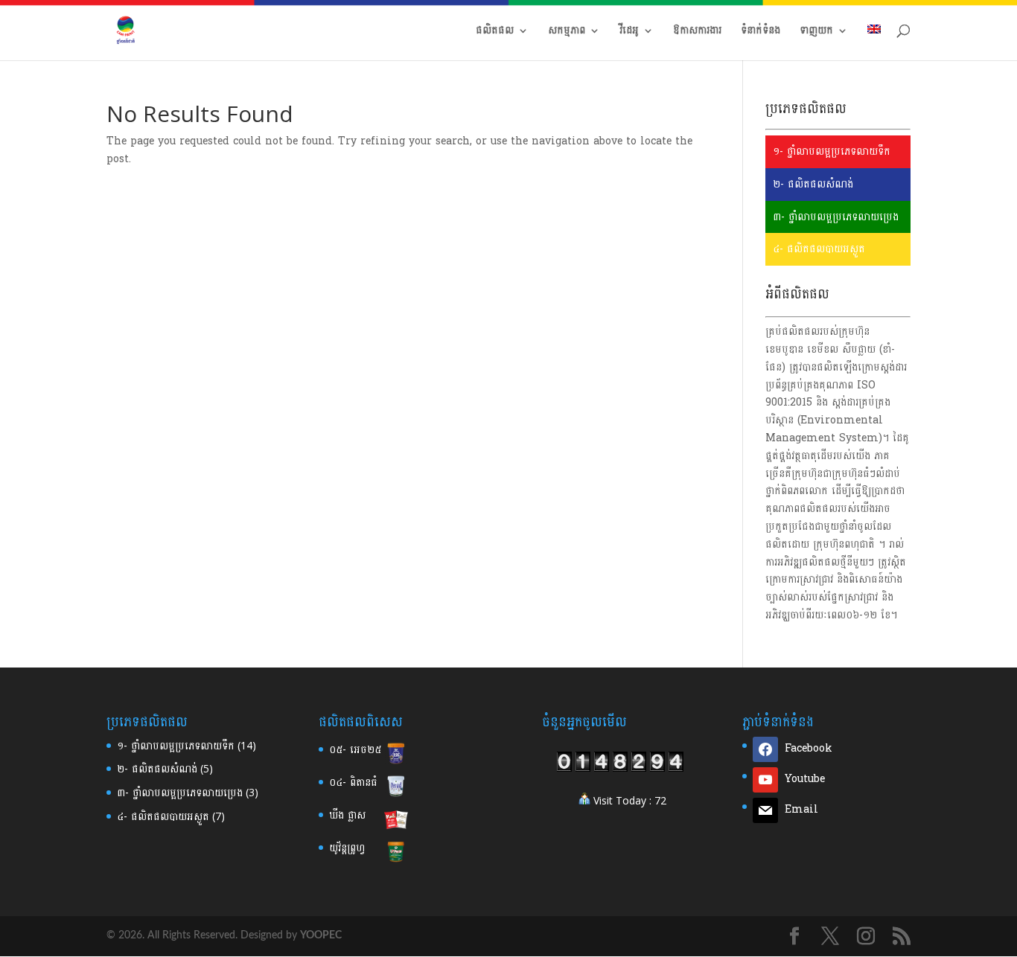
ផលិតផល (495, 32)
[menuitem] (874, 42)
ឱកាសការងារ (697, 32)
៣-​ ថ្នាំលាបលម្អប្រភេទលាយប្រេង (180, 793)
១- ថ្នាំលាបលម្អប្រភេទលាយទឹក (831, 151)
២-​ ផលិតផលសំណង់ (157, 769)
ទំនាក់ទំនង (760, 32)
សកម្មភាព (566, 32)
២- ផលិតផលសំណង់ (813, 184)
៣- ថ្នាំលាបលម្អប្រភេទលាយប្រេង (836, 217)
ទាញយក (816, 32)
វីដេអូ (629, 32)
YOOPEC (321, 935)
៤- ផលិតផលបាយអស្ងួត (819, 249)
